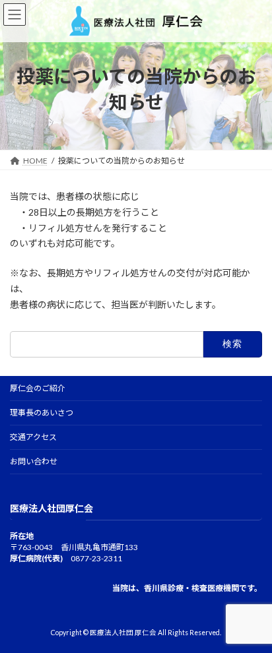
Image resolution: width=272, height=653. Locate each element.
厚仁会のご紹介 (37, 388)
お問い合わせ (33, 461)
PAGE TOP (252, 619)
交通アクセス (33, 437)
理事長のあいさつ (41, 413)
